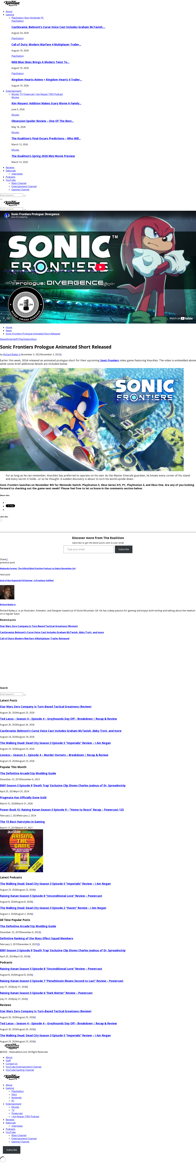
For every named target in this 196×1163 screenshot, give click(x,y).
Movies (15, 97)
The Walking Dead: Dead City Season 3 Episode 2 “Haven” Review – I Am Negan (53, 908)
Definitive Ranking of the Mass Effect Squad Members (36, 938)
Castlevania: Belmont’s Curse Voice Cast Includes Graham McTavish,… (58, 27)
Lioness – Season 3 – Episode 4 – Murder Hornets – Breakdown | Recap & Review (54, 755)
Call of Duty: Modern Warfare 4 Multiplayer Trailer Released (34, 638)
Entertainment (13, 91)
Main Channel (18, 183)
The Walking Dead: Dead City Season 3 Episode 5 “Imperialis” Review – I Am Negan (55, 743)
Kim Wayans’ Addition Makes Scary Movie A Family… (46, 103)
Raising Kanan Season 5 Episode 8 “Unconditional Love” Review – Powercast (51, 896)
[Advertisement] (86, 663)
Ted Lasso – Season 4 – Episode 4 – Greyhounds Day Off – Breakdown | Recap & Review (58, 719)
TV (12, 1110)
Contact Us (12, 1063)
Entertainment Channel (24, 186)
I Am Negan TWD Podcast (25, 1116)
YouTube (11, 180)
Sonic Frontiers (109, 360)
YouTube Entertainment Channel (23, 1066)
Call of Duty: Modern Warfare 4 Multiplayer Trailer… (46, 44)
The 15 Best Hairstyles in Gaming (22, 821)
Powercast (17, 1113)
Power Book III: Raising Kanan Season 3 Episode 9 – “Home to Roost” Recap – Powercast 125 (62, 809)
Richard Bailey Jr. (12, 354)
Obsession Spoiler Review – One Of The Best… (42, 121)
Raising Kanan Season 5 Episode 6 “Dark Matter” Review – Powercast (46, 993)
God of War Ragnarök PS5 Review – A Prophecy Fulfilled (27, 580)
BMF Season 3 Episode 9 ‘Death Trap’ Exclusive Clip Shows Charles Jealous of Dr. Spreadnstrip (63, 785)
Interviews (17, 173)
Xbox (34, 339)
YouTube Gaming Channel (20, 1070)
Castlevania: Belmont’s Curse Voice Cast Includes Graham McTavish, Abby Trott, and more (52, 632)
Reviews (10, 167)
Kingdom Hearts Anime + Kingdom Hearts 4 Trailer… (46, 79)
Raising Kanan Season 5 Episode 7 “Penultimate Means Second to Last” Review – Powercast (61, 981)
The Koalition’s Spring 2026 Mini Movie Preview (43, 156)
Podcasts (10, 177)
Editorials (11, 170)
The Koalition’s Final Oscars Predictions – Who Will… (46, 138)
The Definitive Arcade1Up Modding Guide (28, 773)
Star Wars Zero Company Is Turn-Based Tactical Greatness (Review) (39, 626)
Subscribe (123, 549)
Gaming (10, 14)
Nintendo (11, 339)
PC (17, 339)
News (3, 339)
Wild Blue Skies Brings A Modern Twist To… (40, 62)
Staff (8, 1060)
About (9, 11)
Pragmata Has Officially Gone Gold (23, 797)
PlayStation (17, 20)
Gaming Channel (20, 189)
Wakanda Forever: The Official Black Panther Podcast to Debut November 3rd (37, 568)
